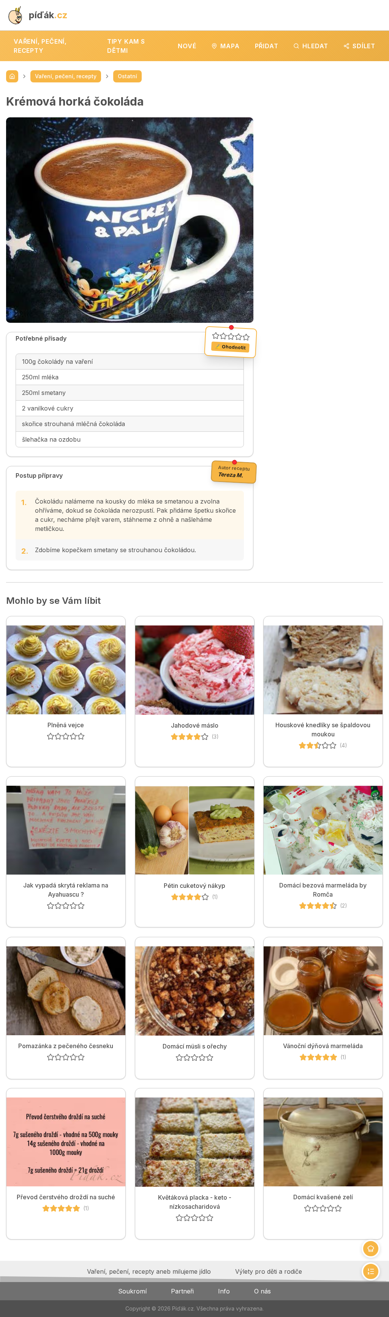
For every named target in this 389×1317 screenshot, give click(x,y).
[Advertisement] (324, 142)
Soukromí (132, 1291)
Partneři (182, 1291)
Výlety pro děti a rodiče (268, 1271)
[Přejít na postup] (371, 1271)
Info (224, 1291)
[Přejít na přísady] (371, 1249)
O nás (262, 1291)
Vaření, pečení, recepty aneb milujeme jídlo (149, 1271)
